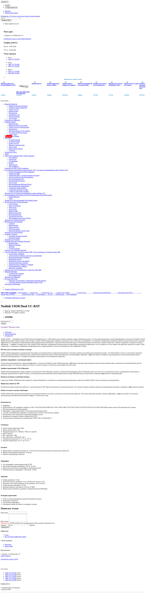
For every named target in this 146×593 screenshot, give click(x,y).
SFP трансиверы (14, 116)
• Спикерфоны (40, 294)
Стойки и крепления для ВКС (19, 191)
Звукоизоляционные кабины (18, 263)
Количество (5, 321)
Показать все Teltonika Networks (15, 250)
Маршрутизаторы (15, 245)
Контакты (8, 544)
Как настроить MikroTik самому (15, 537)
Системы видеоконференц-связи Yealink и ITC (20, 170)
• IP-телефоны (22, 293)
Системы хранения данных (18, 132)
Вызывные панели (15, 259)
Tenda (7, 154)
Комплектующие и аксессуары (19, 231)
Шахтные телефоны (15, 268)
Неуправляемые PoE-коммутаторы (16, 195)
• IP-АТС (50, 294)
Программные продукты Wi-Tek (19, 218)
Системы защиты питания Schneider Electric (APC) (26, 282)
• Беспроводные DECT (122, 293)
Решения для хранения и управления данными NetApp (27, 280)
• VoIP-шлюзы (59, 294)
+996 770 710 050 (13, 59)
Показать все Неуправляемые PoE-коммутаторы (21, 200)
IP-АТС (11, 163)
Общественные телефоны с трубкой (21, 264)
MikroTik (8, 104)
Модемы (12, 247)
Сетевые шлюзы (14, 248)
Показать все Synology (12, 239)
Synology (8, 234)
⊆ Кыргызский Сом (11, 7)
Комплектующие (14, 238)
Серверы (12, 150)
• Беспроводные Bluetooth (98, 293)
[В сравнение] (1, 301)
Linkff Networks (14, 197)
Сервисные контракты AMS (18, 190)
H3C (6, 138)
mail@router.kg (26, 39)
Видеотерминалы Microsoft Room (20, 184)
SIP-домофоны (14, 166)
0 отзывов (4, 327)
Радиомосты (13, 113)
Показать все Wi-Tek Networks (15, 220)
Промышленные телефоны (18, 266)
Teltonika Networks (11, 241)
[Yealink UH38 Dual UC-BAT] (15, 298)
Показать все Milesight (12, 277)
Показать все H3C (11, 152)
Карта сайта (9, 546)
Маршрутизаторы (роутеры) (18, 106)
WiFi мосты (12, 207)
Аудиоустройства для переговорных (21, 177)
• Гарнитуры (33, 293)
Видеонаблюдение (15, 275)
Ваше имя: (4, 513)
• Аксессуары (78, 293)
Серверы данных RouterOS (18, 108)
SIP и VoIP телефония (12, 156)
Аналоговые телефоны (16, 254)
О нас (7, 535)
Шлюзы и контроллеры (17, 145)
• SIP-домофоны (71, 294)
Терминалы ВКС (14, 173)
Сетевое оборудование (16, 273)
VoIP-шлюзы (13, 165)
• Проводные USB (24, 294)
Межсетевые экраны (16, 149)
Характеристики (10, 334)
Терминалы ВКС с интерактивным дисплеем (24, 175)
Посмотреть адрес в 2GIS (12, 39)
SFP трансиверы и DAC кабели (19, 131)
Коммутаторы (13, 111)
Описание (8, 332)
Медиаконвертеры (15, 214)
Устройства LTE (14, 115)
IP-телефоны (13, 157)
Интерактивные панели (17, 181)
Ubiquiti (7, 122)
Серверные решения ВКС (17, 188)
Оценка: (3, 525)
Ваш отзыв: (5, 521)
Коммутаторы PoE (15, 213)
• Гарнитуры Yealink (61, 293)
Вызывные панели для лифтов (19, 261)
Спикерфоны (13, 161)
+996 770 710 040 (13, 64)
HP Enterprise (9, 222)
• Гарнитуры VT (45, 293)
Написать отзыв (14, 327)
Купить (4, 323)
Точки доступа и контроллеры (19, 127)
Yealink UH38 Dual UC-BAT (14, 289)
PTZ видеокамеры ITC (16, 179)
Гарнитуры (12, 159)
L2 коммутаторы (14, 140)
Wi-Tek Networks (10, 202)
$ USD (7, 5)
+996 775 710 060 (13, 71)
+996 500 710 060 (13, 73)
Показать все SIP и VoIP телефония (16, 168)
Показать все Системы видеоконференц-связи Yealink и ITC (25, 193)
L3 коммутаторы (14, 141)
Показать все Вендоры (12, 284)
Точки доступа (14, 109)
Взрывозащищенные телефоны (19, 257)
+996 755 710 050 (13, 66)
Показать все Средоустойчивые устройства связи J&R (23, 270)
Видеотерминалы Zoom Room (19, 186)
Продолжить (5, 527)
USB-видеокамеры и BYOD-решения (21, 172)
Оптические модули (15, 216)
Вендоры (8, 279)
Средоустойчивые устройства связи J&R (18, 252)
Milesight (8, 272)
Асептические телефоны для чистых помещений (25, 255)
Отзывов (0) (9, 336)
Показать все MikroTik (12, 120)
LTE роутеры (13, 204)
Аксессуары (13, 118)
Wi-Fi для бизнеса (15, 206)
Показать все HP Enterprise (14, 232)
